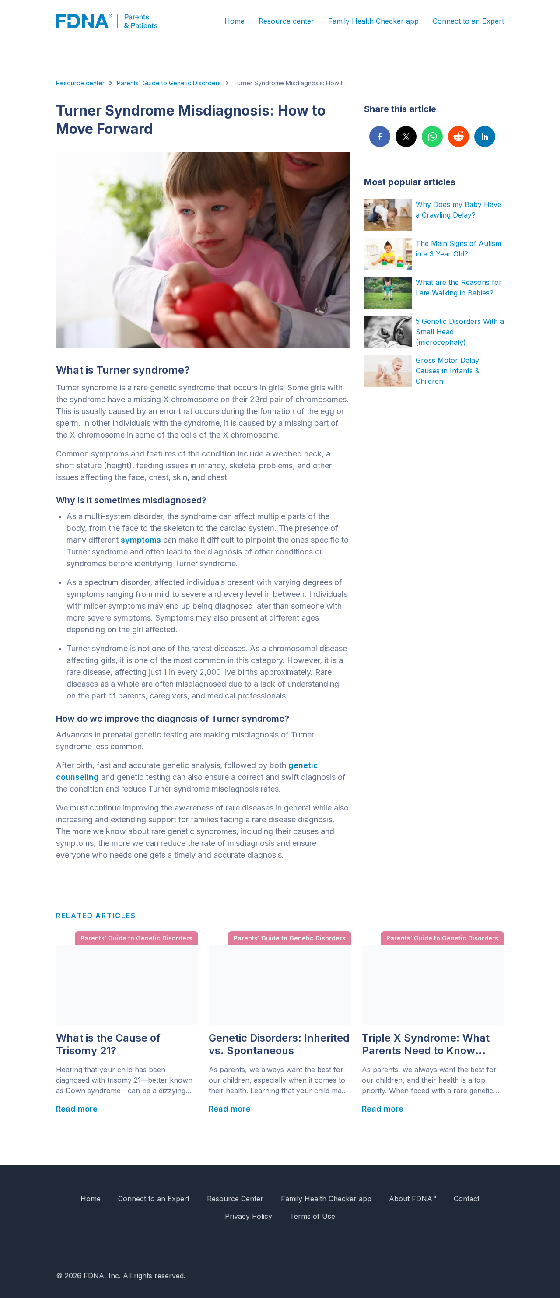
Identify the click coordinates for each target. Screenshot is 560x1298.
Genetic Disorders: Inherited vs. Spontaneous (279, 1044)
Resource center (286, 21)
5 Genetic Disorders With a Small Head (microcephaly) (460, 332)
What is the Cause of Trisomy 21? (108, 1044)
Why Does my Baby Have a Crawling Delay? (458, 209)
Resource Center (235, 1198)
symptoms (141, 539)
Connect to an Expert (468, 21)
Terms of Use (312, 1216)
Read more (77, 1108)
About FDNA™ (412, 1198)
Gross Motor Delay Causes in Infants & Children (448, 371)
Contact (467, 1198)
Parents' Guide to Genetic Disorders (169, 83)
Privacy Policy (248, 1216)
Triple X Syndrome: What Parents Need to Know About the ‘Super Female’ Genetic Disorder (426, 1044)
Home (234, 21)
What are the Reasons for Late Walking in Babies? (459, 287)
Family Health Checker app (373, 21)
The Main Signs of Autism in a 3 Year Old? (458, 248)
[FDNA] (113, 21)
